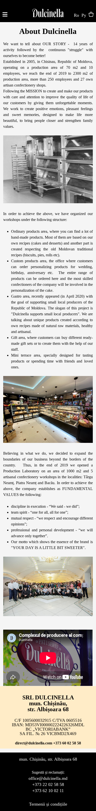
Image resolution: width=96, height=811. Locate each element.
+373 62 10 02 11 (48, 790)
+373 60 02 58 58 (67, 743)
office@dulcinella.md (48, 778)
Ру (83, 15)
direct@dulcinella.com (33, 743)
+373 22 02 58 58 (48, 784)
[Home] (48, 11)
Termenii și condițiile (48, 804)
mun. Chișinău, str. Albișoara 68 (48, 759)
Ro (76, 15)
